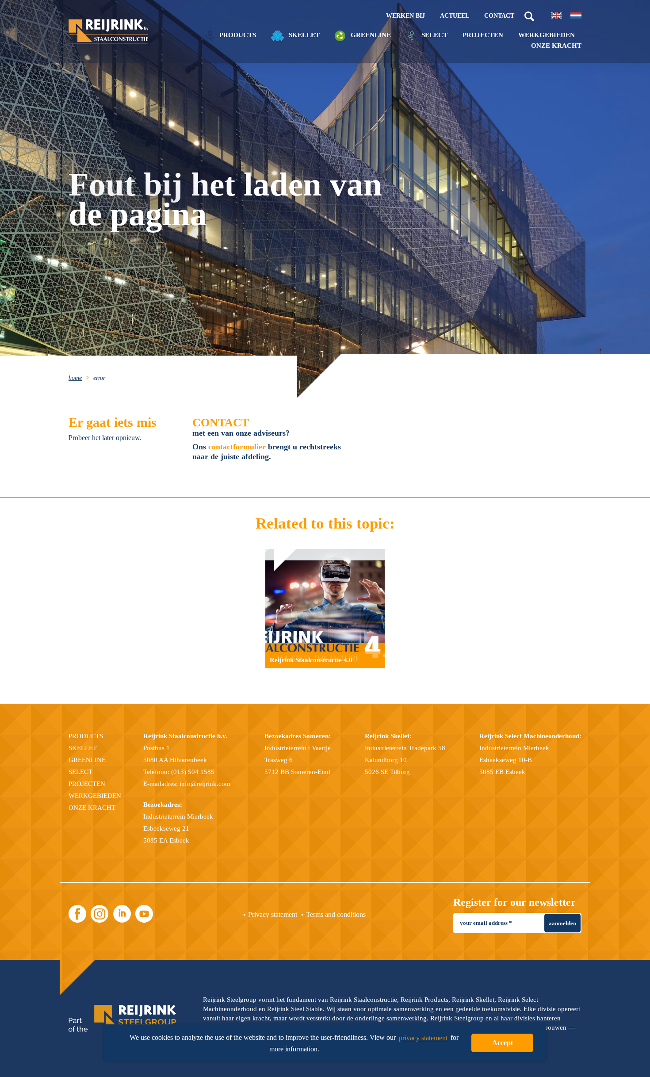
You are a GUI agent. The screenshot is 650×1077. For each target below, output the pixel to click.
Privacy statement (272, 914)
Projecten (483, 35)
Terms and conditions (336, 914)
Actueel (454, 15)
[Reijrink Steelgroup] (122, 1018)
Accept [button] (502, 1042)
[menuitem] (80, 377)
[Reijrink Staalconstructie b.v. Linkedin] (122, 914)
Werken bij (405, 15)
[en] (556, 15)
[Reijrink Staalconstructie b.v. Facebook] (77, 914)
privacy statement (423, 1038)
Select (433, 34)
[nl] (575, 15)
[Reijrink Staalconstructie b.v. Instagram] (99, 914)
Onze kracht (556, 45)
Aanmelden (562, 923)
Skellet (303, 34)
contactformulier (237, 446)
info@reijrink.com (205, 783)
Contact (499, 15)
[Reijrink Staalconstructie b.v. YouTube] (144, 914)
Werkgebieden (546, 35)
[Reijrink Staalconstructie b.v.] (109, 31)
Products (237, 34)
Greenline (370, 34)
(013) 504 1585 (192, 771)
